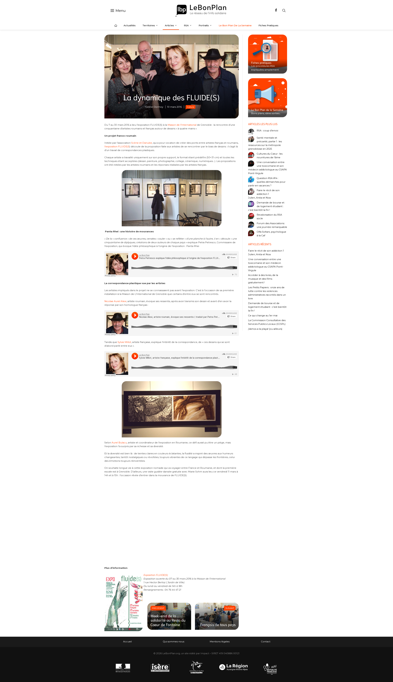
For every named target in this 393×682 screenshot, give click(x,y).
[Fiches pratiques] (267, 54)
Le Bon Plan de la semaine (235, 25)
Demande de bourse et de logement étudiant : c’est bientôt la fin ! (266, 206)
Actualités (130, 25)
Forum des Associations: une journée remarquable (272, 225)
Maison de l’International (182, 124)
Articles (169, 25)
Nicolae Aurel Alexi (115, 301)
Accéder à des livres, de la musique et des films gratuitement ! (263, 279)
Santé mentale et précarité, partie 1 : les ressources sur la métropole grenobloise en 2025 (265, 143)
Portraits (204, 25)
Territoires (148, 25)
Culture (190, 107)
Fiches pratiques (268, 25)
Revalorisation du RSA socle (269, 216)
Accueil (116, 25)
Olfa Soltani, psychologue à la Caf (271, 233)
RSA (186, 25)
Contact (265, 641)
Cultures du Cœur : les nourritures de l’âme (269, 155)
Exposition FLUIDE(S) (156, 575)
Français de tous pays (218, 624)
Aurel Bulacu (119, 442)
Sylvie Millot (124, 342)
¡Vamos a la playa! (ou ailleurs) (265, 328)
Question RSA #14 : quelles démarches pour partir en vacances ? (266, 182)
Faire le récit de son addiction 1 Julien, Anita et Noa (264, 194)
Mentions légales (220, 641)
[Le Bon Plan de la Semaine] (267, 97)
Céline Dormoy (154, 106)
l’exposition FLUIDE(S (116, 146)
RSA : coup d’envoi (267, 130)
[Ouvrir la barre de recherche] (284, 10)
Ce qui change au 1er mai (262, 315)
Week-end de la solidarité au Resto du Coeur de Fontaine (167, 620)
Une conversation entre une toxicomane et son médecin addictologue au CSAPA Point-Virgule (267, 168)
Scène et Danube (141, 142)
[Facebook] (276, 10)
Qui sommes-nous (173, 641)
